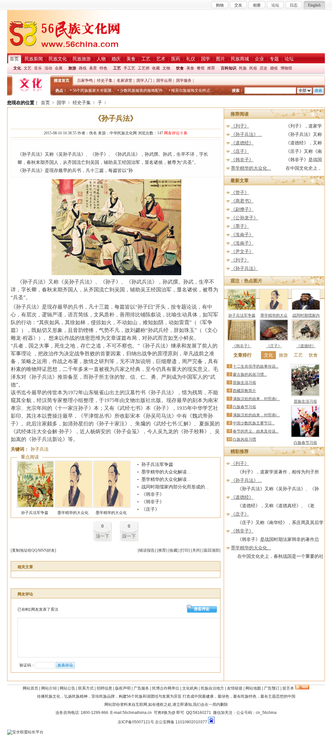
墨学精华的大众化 (73, 512)
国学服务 (184, 80)
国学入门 (144, 80)
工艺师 (143, 68)
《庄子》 (150, 509)
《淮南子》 (242, 234)
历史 (263, 68)
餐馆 (201, 68)
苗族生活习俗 (244, 382)
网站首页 (30, 688)
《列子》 (240, 126)
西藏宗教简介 (244, 390)
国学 (61, 102)
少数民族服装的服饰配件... (143, 90)
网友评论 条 (175, 133)
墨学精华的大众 (274, 315)
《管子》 (240, 192)
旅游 (72, 68)
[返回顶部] (211, 550)
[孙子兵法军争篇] (35, 506)
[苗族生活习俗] (305, 395)
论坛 (275, 5)
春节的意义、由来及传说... (256, 431)
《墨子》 (240, 226)
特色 (103, 68)
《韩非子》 (152, 494)
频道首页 (61, 80)
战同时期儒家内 (306, 315)
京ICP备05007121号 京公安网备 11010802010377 (162, 722)
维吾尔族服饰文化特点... (192, 90)
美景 (93, 68)
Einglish (314, 5)
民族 (243, 68)
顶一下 (102, 536)
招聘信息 (104, 688)
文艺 (27, 68)
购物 (220, 5)
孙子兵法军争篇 (34, 512)
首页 (45, 102)
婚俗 (274, 68)
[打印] (185, 550)
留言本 (288, 688)
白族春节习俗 (244, 407)
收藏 (156, 68)
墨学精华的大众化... (251, 168)
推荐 (211, 68)
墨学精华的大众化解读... (166, 472)
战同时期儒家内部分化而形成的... (175, 486)
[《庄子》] (273, 339)
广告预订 (271, 688)
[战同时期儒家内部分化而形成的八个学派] (305, 309)
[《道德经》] (305, 339)
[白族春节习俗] (305, 436)
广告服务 (141, 688)
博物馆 (286, 68)
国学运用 (164, 80)
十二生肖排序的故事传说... (256, 366)
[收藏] (173, 550)
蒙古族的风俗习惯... (250, 374)
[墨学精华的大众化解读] (73, 506)
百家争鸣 (85, 80)
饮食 (180, 68)
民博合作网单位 (165, 688)
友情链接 (235, 688)
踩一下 (129, 536)
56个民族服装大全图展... (93, 90)
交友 (238, 5)
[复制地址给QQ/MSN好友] (33, 550)
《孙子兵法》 (244, 268)
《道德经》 (242, 143)
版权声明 (123, 688)
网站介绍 (49, 688)
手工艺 (129, 68)
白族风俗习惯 (244, 439)
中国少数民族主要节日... (254, 423)
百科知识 (228, 68)
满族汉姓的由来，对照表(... (256, 399)
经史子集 (105, 80)
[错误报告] (147, 550)
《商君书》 (242, 201)
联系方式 (86, 688)
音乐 (38, 68)
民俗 (253, 68)
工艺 (117, 68)
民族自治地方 (212, 688)
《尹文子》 (242, 251)
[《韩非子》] (241, 339)
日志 (294, 5)
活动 (48, 68)
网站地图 (253, 688)
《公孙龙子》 (244, 217)
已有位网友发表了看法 (38, 609)
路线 (83, 68)
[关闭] (196, 550)
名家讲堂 (124, 80)
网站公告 (67, 688)
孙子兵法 (39, 449)
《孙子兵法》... (246, 134)
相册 (257, 5)
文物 (166, 68)
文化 (17, 68)
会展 (59, 68)
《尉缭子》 (242, 209)
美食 (190, 68)
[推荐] (162, 550)
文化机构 (190, 688)
